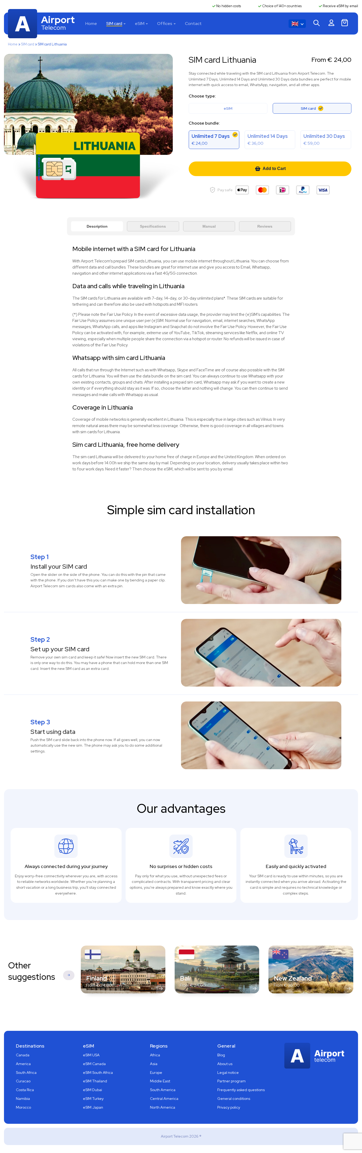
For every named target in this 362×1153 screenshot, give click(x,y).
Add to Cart (274, 168)
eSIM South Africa (98, 1072)
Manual (209, 226)
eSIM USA (91, 1055)
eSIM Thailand (95, 1081)
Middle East (160, 1081)
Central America (164, 1098)
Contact (193, 23)
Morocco (23, 1107)
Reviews (264, 226)
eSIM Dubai (92, 1089)
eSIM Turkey (93, 1098)
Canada (22, 1055)
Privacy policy (228, 1107)
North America (162, 1107)
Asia (153, 1063)
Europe (156, 1072)
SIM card (114, 23)
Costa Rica (25, 1089)
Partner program (231, 1081)
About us (224, 1063)
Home (91, 23)
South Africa (26, 1072)
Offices (164, 23)
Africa (155, 1055)
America (23, 1063)
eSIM (139, 23)
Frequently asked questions (241, 1089)
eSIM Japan (93, 1107)
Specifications (153, 226)
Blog (221, 1055)
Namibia (23, 1098)
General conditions (233, 1098)
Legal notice (228, 1072)
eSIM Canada (94, 1063)
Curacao (23, 1081)
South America (162, 1089)
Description (97, 226)
